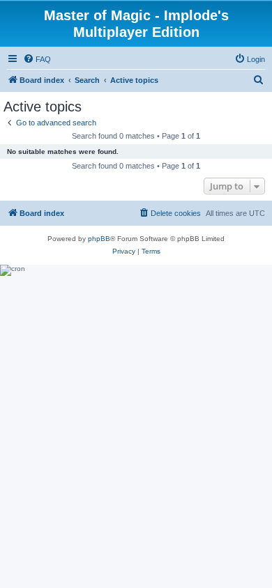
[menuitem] (37, 59)
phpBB (99, 238)
